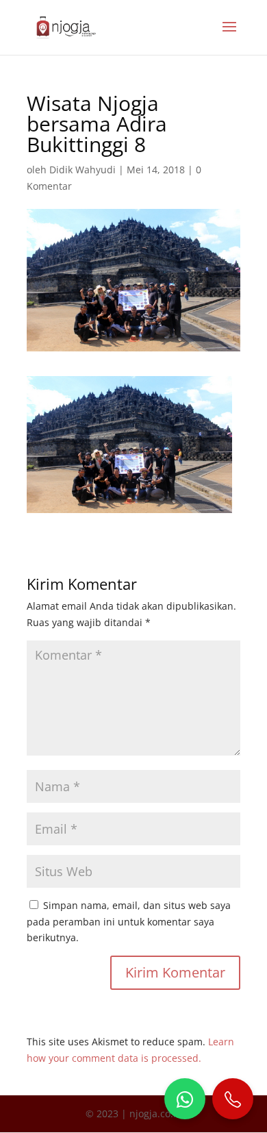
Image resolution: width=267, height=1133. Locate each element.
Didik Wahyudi (82, 169)
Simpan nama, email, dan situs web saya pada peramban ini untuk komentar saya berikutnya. (129, 922)
